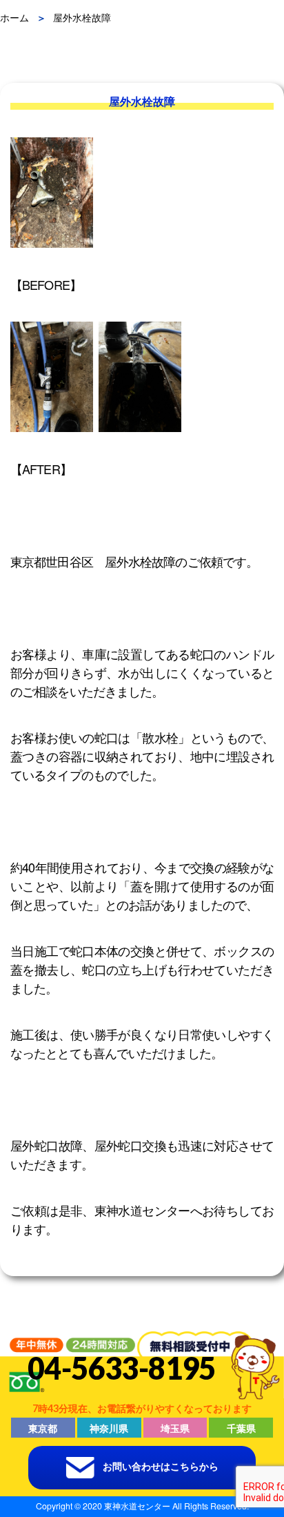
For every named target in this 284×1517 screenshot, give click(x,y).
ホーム (14, 17)
